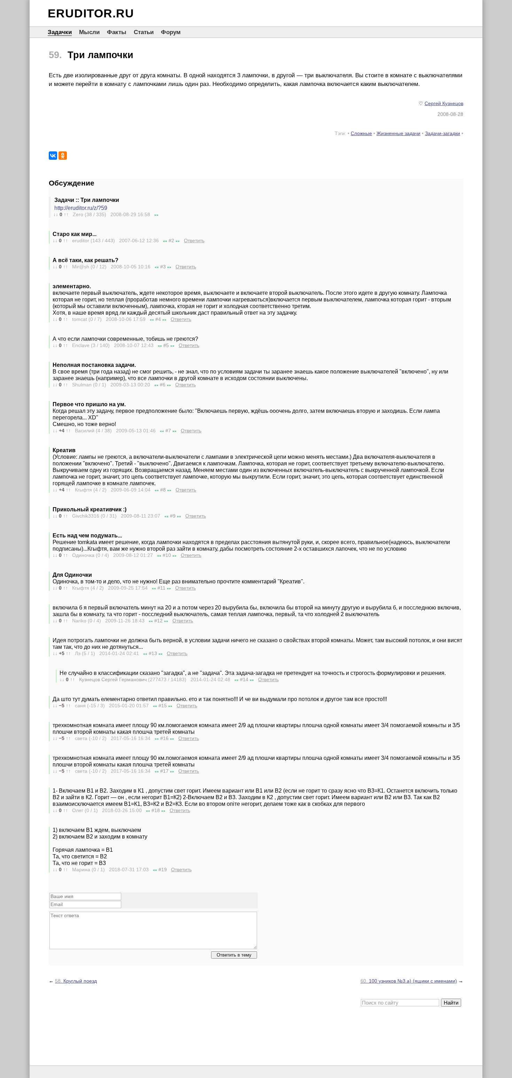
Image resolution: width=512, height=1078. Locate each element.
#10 (167, 555)
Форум (171, 32)
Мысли (89, 32)
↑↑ (66, 214)
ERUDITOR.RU (91, 13)
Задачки (60, 32)
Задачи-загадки (442, 133)
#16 (164, 738)
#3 (163, 266)
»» (156, 215)
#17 (164, 771)
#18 (156, 810)
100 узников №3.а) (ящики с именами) (408, 981)
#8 (163, 490)
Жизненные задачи (398, 133)
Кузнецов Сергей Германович (113, 679)
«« (165, 241)
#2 (171, 240)
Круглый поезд (76, 981)
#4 (158, 319)
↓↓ (55, 214)
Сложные (361, 133)
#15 (162, 705)
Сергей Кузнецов (444, 103)
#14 (244, 679)
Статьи (144, 32)
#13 (153, 653)
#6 (162, 384)
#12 (158, 620)
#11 (161, 588)
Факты (116, 32)
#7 (168, 430)
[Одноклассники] (63, 155)
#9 (173, 516)
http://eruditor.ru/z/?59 (80, 208)
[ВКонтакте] (53, 155)
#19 (162, 869)
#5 (166, 345)
